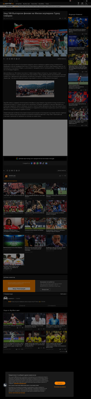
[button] (5, 385)
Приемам (59, 383)
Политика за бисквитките (20, 383)
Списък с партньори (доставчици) (17, 392)
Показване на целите (60, 386)
